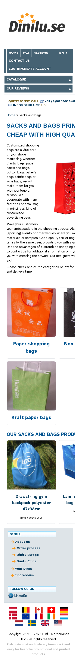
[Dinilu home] (38, 22)
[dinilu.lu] (64, 616)
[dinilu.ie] (51, 616)
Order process (28, 548)
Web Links (23, 569)
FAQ (26, 53)
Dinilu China (26, 561)
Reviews (41, 53)
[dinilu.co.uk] (45, 623)
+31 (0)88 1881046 (59, 101)
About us (22, 542)
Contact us (19, 61)
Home (13, 53)
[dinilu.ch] (51, 610)
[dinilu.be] (26, 610)
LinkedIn (20, 596)
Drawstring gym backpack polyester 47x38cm (31, 502)
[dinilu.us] (58, 623)
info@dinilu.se (26, 105)
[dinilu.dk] (13, 616)
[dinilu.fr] (38, 616)
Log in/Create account (30, 69)
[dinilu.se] (32, 623)
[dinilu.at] (13, 610)
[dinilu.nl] (19, 623)
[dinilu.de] (64, 610)
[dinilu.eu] (26, 616)
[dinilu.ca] (38, 610)
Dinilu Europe (28, 555)
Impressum (24, 575)
